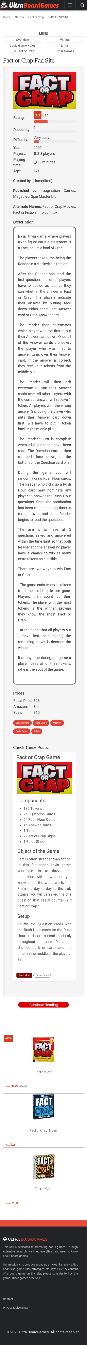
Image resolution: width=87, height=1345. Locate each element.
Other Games (64, 51)
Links (65, 45)
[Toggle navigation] (70, 5)
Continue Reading (43, 1005)
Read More (24, 975)
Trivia (37, 731)
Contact (8, 1299)
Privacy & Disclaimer (15, 1307)
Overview (22, 40)
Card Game (41, 723)
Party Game (22, 731)
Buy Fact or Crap (22, 51)
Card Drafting (22, 723)
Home (7, 17)
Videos (65, 40)
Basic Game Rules (22, 45)
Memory (57, 723)
